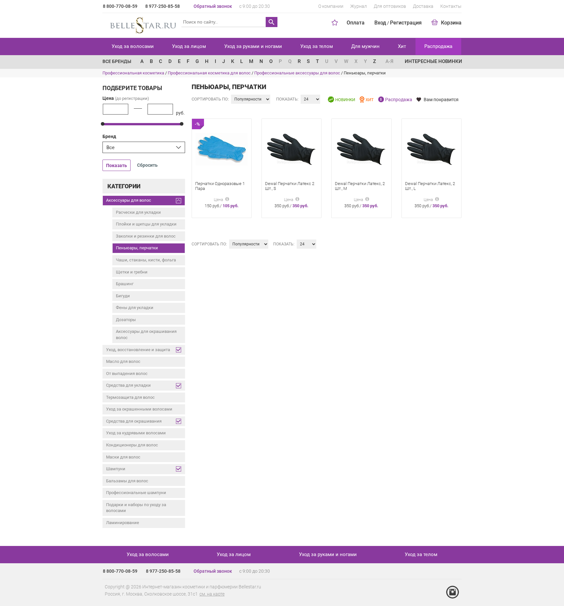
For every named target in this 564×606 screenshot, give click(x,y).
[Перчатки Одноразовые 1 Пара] (222, 149)
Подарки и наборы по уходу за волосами (136, 507)
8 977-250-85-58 (162, 6)
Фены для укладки (134, 307)
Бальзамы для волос (127, 480)
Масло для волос (123, 361)
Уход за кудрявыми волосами (136, 432)
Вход (380, 23)
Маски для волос (123, 457)
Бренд (109, 136)
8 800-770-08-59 (120, 6)
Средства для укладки (128, 385)
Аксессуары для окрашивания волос (146, 334)
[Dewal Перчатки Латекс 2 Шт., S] (291, 149)
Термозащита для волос (130, 397)
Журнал (358, 6)
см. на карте (212, 594)
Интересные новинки (433, 61)
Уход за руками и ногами (253, 46)
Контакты (451, 6)
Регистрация (406, 23)
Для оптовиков (390, 6)
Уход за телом (316, 46)
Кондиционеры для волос (132, 445)
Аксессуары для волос (128, 200)
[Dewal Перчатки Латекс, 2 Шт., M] (361, 149)
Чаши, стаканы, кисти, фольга (146, 259)
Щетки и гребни (132, 272)
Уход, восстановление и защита (138, 349)
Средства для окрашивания (134, 421)
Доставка (423, 6)
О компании (330, 6)
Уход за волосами (133, 46)
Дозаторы (126, 319)
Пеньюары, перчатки (137, 247)
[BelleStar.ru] (141, 24)
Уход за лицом (189, 46)
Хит (402, 46)
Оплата (356, 23)
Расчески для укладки (138, 212)
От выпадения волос (127, 373)
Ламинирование (122, 522)
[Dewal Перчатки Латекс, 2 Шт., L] (431, 149)
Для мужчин (365, 46)
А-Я (389, 61)
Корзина (451, 23)
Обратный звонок (213, 6)
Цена (125, 98)
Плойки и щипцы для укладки (146, 224)
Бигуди (123, 295)
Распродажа (438, 46)
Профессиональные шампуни (136, 492)
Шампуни (115, 468)
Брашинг (124, 283)
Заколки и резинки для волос (146, 236)
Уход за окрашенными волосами (139, 409)
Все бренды (116, 61)
